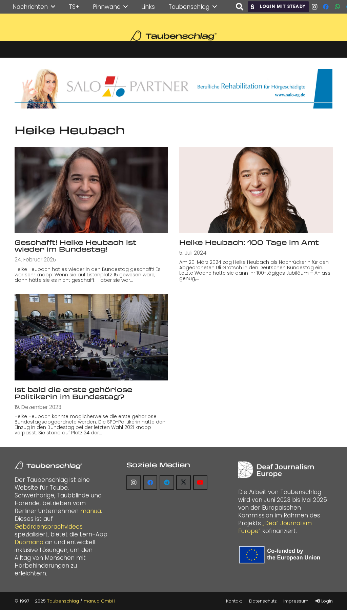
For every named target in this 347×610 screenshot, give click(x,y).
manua (90, 511)
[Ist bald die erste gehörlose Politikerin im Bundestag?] (91, 337)
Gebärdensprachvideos (49, 527)
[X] (183, 482)
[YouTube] (200, 482)
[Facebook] (326, 7)
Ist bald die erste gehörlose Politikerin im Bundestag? (73, 393)
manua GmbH (99, 601)
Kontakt (234, 601)
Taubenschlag (63, 601)
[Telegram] (167, 482)
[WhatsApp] (337, 7)
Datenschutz (263, 601)
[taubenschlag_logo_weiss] (48, 465)
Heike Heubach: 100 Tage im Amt (249, 242)
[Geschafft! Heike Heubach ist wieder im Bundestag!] (91, 190)
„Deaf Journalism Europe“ (275, 527)
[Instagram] (314, 7)
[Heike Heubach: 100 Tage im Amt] (256, 190)
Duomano (29, 542)
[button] (53, 6)
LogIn (326, 601)
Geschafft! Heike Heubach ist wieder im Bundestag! (76, 246)
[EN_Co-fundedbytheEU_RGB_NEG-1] (280, 554)
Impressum (295, 601)
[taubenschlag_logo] (173, 36)
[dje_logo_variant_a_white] (276, 469)
